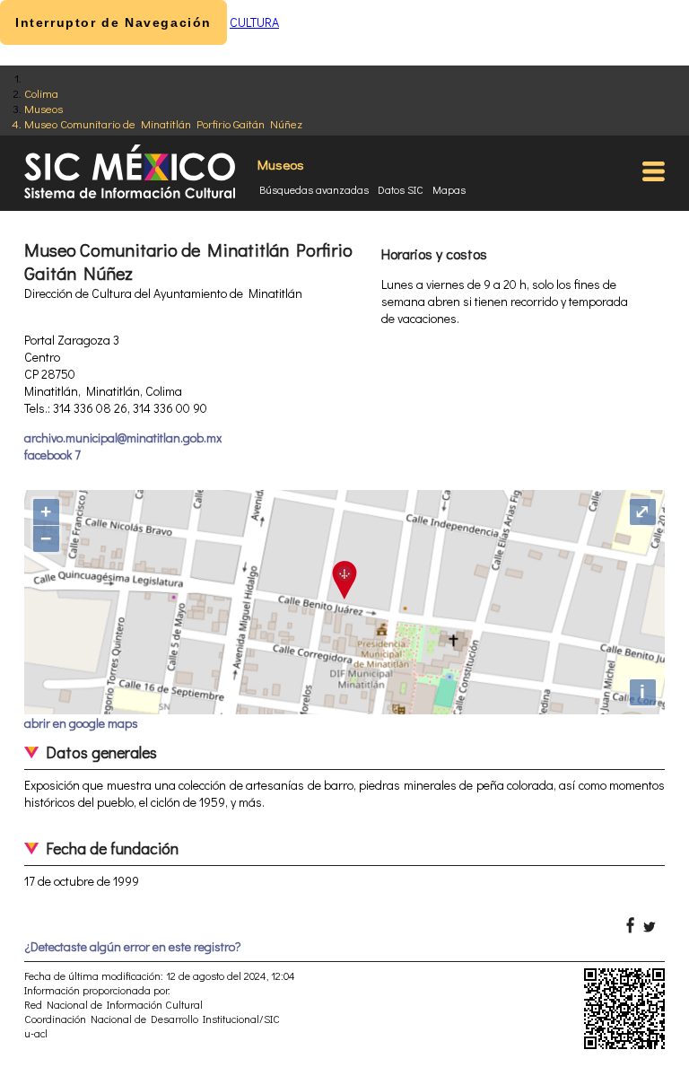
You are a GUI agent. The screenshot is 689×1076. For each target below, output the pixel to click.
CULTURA (254, 22)
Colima (41, 93)
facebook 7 (52, 454)
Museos (43, 108)
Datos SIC (400, 189)
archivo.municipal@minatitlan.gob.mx (123, 437)
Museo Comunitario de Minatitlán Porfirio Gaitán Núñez (163, 123)
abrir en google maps (81, 722)
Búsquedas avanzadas (314, 189)
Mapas (449, 189)
